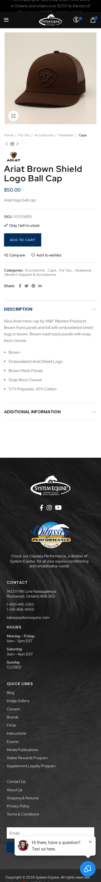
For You (24, 135)
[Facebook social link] (20, 285)
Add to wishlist (48, 255)
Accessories (44, 135)
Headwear (66, 135)
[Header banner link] (50, 6)
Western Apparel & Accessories (30, 274)
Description (18, 309)
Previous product (6, 144)
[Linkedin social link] (40, 285)
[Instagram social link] (49, 507)
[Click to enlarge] (13, 115)
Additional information (32, 412)
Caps (83, 135)
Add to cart (22, 240)
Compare (17, 255)
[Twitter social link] (26, 285)
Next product (17, 144)
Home (8, 135)
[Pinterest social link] (33, 285)
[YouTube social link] (58, 507)
